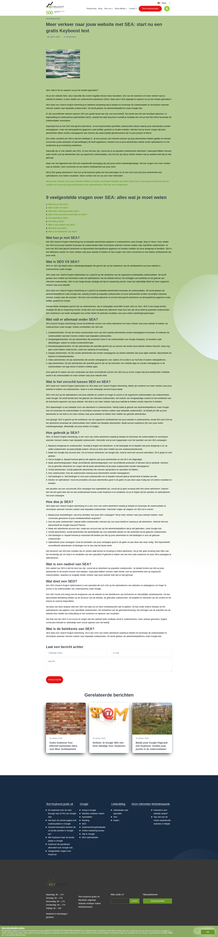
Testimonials (91, 9)
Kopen (116, 820)
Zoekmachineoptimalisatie (93, 827)
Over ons (107, 9)
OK (207, 932)
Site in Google (88, 834)
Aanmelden (87, 817)
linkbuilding (74, 613)
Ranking (85, 820)
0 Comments (70, 37)
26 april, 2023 (54, 37)
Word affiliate (120, 9)
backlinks (143, 278)
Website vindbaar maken (93, 813)
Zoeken (134, 901)
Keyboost (91, 172)
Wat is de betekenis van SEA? (62, 231)
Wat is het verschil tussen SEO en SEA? (67, 214)
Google (84, 804)
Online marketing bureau (93, 830)
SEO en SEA (52, 266)
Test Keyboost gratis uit (59, 804)
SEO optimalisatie (90, 837)
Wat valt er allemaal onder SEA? (63, 211)
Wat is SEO (55, 262)
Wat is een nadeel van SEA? (61, 225)
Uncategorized (53, 18)
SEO (88, 117)
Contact (132, 9)
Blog (100, 9)
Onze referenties (141, 804)
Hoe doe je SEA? (56, 221)
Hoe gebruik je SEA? (58, 218)
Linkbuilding (118, 804)
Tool (115, 817)
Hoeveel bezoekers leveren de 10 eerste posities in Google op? (62, 830)
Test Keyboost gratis (150, 9)
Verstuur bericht (54, 680)
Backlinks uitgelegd (87, 900)
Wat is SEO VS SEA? (58, 208)
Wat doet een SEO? (57, 228)
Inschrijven (157, 901)
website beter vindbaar (105, 619)
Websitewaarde (161, 804)
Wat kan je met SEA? (58, 204)
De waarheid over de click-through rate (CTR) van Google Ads (62, 813)
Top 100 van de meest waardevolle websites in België (162, 820)
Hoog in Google (89, 810)
